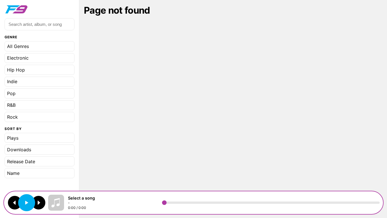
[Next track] (38, 202)
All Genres (18, 46)
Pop (11, 93)
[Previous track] (15, 202)
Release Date (21, 161)
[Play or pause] (26, 202)
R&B (11, 105)
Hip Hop (16, 70)
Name (13, 173)
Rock (12, 117)
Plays (12, 138)
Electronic (18, 58)
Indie (12, 81)
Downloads (19, 149)
